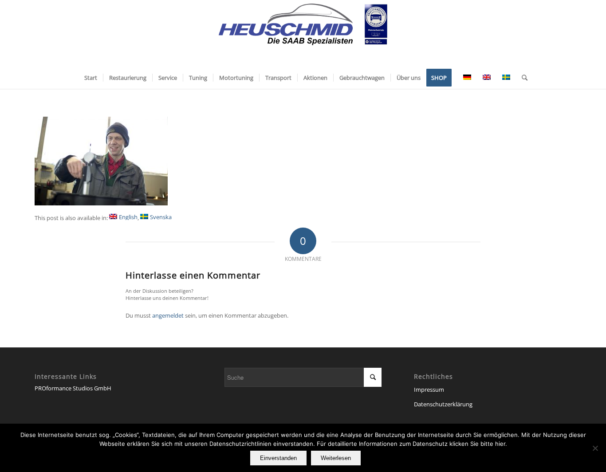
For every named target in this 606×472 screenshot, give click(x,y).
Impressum (429, 389)
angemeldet (168, 315)
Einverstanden (278, 458)
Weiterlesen (336, 458)
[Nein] (594, 448)
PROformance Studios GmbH (73, 388)
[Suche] (521, 78)
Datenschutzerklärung (443, 404)
